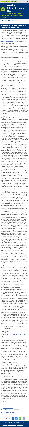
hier (14, 194)
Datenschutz (17, 422)
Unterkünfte (5, 1)
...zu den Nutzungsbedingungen (11, 409)
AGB (23, 422)
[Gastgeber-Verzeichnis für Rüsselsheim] (3, 9)
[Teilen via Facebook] (13, 418)
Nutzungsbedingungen (9, 425)
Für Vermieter (8, 422)
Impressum (20, 425)
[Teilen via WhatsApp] (21, 418)
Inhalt (14, 1)
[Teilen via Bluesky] (17, 418)
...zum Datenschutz (8, 408)
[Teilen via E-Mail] (24, 418)
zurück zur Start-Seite (8, 412)
